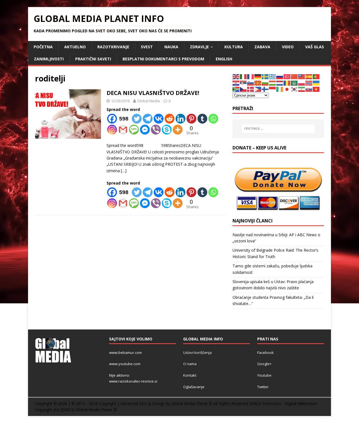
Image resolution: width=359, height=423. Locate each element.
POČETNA (43, 46)
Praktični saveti (93, 59)
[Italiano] (243, 76)
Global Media (148, 100)
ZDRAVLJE (199, 46)
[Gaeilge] (280, 89)
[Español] (309, 76)
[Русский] (280, 76)
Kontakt (189, 375)
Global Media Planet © (96, 409)
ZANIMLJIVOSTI (49, 59)
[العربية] (294, 82)
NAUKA (171, 46)
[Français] (250, 76)
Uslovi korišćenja (197, 352)
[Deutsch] (258, 76)
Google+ (264, 363)
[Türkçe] (287, 76)
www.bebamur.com (125, 352)
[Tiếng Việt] (316, 89)
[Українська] (316, 82)
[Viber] (156, 130)
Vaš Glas (314, 46)
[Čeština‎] (243, 89)
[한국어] (294, 89)
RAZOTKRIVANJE (113, 46)
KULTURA (233, 46)
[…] (123, 170)
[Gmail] (123, 130)
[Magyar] (272, 82)
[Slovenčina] (309, 89)
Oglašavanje (193, 386)
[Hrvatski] (236, 82)
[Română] (287, 82)
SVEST (147, 46)
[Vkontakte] (159, 119)
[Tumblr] (202, 119)
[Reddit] (169, 119)
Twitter (263, 386)
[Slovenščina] (250, 82)
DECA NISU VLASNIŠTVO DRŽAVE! (153, 93)
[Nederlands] (280, 82)
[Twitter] (137, 119)
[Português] (316, 76)
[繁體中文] (301, 76)
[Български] (265, 82)
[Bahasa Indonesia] (272, 89)
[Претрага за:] (278, 128)
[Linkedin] (180, 119)
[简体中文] (294, 76)
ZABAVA (262, 46)
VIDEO (288, 46)
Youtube (264, 375)
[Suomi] (265, 89)
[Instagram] (112, 130)
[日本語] (287, 89)
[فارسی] (301, 89)
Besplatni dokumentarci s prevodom (163, 59)
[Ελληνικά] (272, 76)
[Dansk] (250, 89)
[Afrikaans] (236, 89)
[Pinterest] (191, 119)
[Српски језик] (243, 82)
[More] (178, 130)
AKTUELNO (75, 46)
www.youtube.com (125, 363)
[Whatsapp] (213, 119)
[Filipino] (258, 89)
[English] (236, 76)
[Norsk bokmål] (309, 82)
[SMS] (134, 130)
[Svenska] (265, 76)
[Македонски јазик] (258, 82)
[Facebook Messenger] (145, 130)
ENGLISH (224, 59)
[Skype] (167, 130)
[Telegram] (148, 119)
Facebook (265, 352)
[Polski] (301, 82)
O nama (190, 363)
